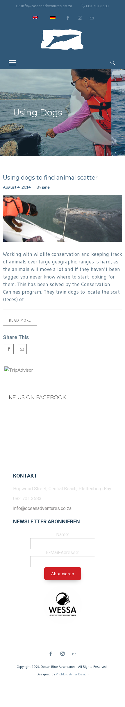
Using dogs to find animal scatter (50, 177)
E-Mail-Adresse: (62, 552)
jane (46, 187)
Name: (62, 534)
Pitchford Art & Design (72, 674)
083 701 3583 (97, 6)
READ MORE (20, 320)
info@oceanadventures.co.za (46, 6)
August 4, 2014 (17, 187)
